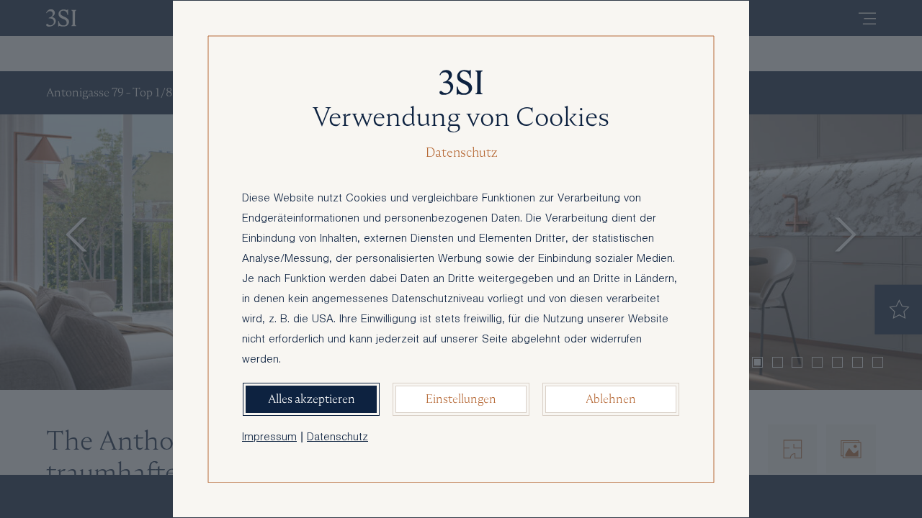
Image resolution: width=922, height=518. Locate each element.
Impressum (269, 438)
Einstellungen (461, 398)
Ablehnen (611, 398)
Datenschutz (337, 438)
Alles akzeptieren (311, 398)
